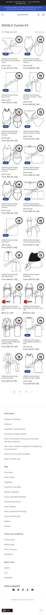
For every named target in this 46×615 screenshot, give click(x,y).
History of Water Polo (12, 459)
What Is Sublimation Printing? (15, 511)
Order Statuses (10, 506)
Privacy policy (9, 540)
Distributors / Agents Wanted (15, 434)
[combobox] (7, 610)
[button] (2, 14)
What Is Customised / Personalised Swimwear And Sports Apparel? (21, 440)
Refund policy (9, 544)
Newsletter (8, 578)
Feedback (8, 424)
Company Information (12, 419)
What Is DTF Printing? (12, 516)
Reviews (7, 526)
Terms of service (10, 549)
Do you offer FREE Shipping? (15, 497)
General (7, 521)
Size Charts (8, 472)
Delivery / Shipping (11, 492)
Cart (5, 573)
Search (7, 568)
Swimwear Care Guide (12, 487)
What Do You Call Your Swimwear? (17, 454)
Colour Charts (9, 477)
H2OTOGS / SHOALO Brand (14, 429)
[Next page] (31, 391)
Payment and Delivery (12, 502)
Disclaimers (8, 554)
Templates (8, 482)
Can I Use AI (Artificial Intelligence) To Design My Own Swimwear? (23, 447)
